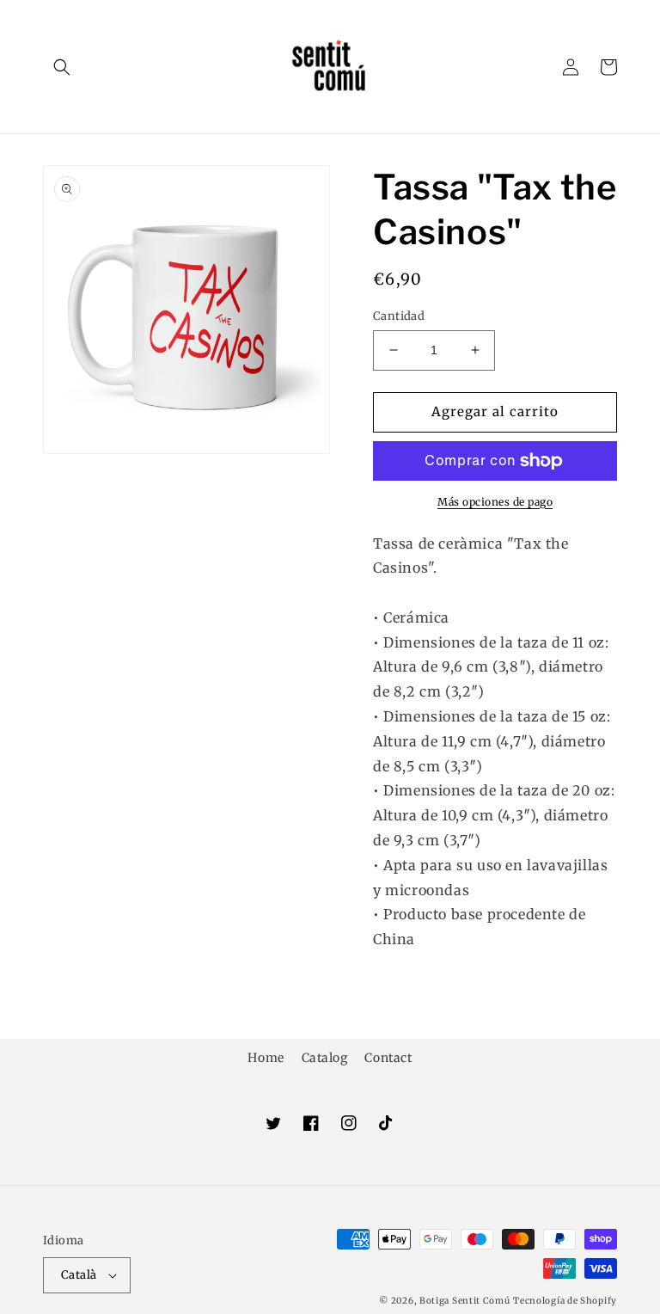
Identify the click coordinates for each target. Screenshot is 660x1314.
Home (266, 1057)
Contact (388, 1057)
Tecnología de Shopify (565, 1300)
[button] (62, 67)
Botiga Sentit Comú (464, 1300)
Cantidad (399, 316)
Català (78, 1275)
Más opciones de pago (495, 501)
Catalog (325, 1057)
